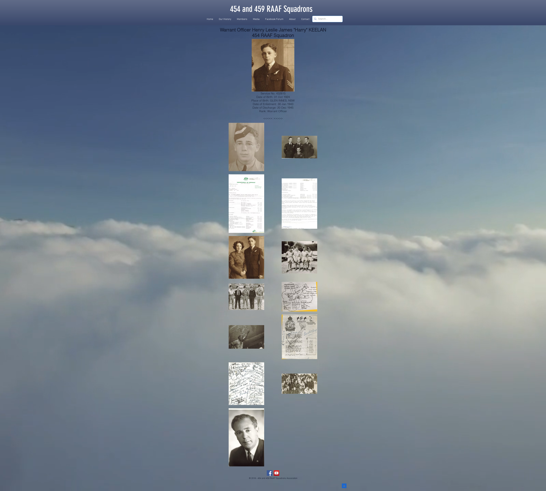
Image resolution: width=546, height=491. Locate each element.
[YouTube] (276, 473)
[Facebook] (269, 473)
